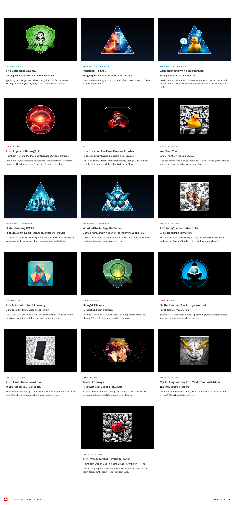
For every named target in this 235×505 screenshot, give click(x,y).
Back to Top (220, 499)
